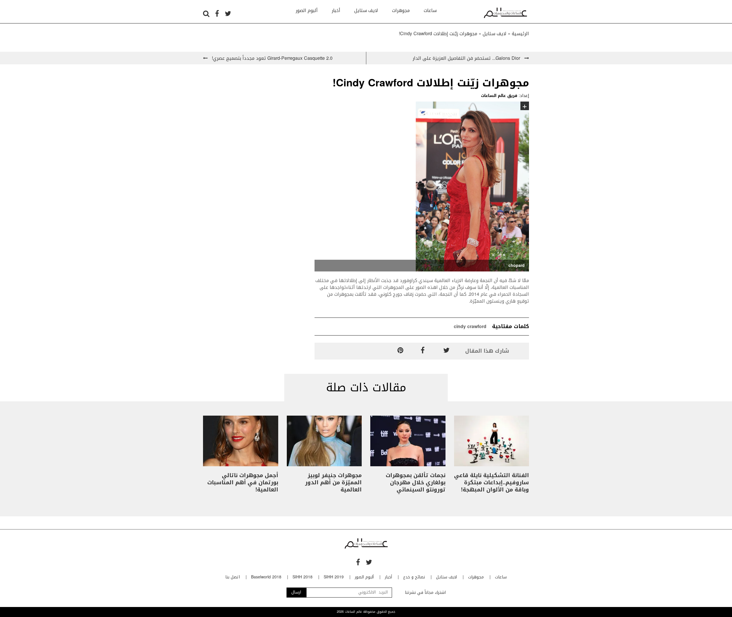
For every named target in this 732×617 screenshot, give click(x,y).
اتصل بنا (232, 577)
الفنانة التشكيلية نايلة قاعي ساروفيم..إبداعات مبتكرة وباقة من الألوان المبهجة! (491, 482)
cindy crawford (470, 326)
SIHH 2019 (334, 577)
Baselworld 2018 (266, 577)
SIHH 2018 (303, 577)
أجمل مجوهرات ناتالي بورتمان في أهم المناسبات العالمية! (242, 482)
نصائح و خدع (414, 577)
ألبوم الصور (307, 10)
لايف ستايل (366, 10)
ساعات (430, 10)
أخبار (336, 10)
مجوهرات (401, 10)
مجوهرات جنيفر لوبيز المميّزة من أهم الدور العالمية (333, 482)
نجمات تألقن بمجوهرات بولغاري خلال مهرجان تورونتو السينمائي (415, 482)
